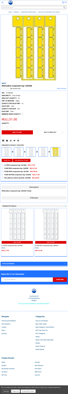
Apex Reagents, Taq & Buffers (45, 327)
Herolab (37, 362)
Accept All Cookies (28, 391)
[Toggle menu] (2, 2)
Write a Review (61, 88)
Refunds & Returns (42, 384)
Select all (7, 160)
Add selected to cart (21, 160)
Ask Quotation (6, 324)
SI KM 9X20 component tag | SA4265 (46, 245)
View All (37, 375)
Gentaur (4, 365)
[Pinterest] (18, 140)
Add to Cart (17, 242)
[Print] (10, 140)
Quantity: (5, 123)
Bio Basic (4, 372)
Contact (4, 327)
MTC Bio (4, 375)
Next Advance (39, 365)
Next (65, 206)
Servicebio (38, 368)
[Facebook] (3, 140)
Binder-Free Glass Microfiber (45, 340)
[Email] (7, 140)
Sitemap (4, 333)
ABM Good (38, 372)
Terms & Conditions (9, 384)
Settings (6, 391)
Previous (63, 206)
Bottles (38, 343)
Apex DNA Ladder (41, 324)
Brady (3, 362)
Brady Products (40, 346)
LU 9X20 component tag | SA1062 (12, 245)
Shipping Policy (26, 384)
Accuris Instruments (42, 321)
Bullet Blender (40, 349)
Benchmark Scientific (8, 368)
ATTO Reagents (40, 333)
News (3, 330)
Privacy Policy (58, 384)
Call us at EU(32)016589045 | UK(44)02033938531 (34, 303)
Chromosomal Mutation (9, 321)
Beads (38, 337)
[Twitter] (14, 140)
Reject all (16, 391)
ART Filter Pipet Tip (42, 330)
